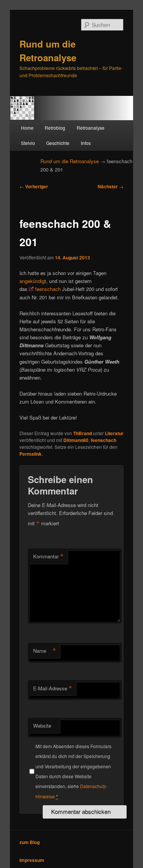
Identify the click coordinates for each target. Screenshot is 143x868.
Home (27, 127)
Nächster (111, 186)
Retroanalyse (90, 127)
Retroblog (55, 127)
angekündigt (32, 281)
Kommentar (48, 556)
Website (42, 725)
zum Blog (29, 842)
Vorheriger (33, 186)
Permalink (30, 453)
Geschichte (57, 143)
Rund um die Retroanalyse (69, 161)
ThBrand (82, 433)
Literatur (114, 433)
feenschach (48, 289)
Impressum (31, 860)
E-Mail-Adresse (52, 688)
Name (44, 651)
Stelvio (28, 143)
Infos (86, 143)
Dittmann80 (75, 440)
